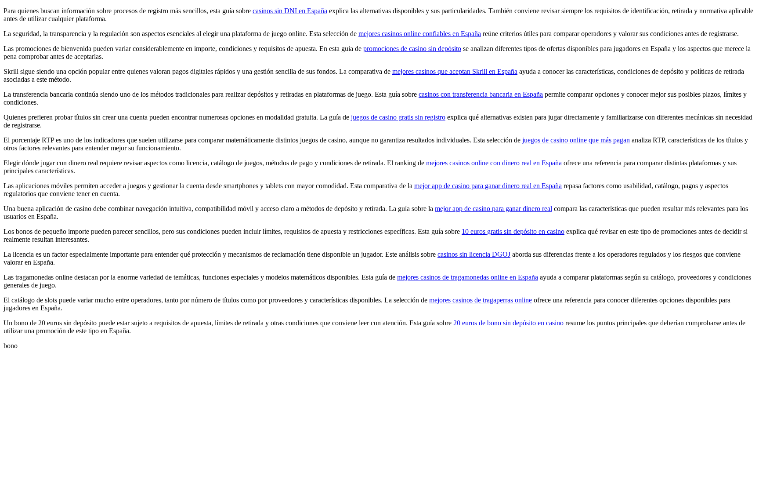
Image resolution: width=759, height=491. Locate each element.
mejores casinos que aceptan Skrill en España (454, 71)
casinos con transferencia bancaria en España (481, 94)
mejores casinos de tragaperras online (480, 300)
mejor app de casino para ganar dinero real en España (488, 185)
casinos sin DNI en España (290, 11)
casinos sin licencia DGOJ (473, 254)
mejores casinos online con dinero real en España (494, 163)
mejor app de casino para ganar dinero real (493, 208)
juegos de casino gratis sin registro (398, 117)
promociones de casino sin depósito (412, 48)
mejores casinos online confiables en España (419, 33)
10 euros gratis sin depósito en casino (513, 231)
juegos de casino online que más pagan (576, 140)
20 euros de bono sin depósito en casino (508, 323)
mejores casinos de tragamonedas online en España (467, 277)
